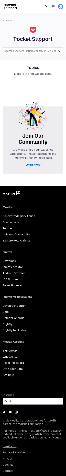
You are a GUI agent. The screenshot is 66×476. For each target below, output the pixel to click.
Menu (53, 6)
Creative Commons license (43, 437)
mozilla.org (10, 446)
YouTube (10, 412)
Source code (11, 222)
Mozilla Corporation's (24, 420)
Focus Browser (12, 285)
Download (9, 261)
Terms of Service (14, 452)
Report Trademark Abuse (19, 216)
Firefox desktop (13, 267)
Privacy (8, 458)
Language (8, 395)
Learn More (33, 164)
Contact (8, 470)
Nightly (7, 324)
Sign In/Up (10, 350)
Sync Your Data (13, 369)
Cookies (8, 464)
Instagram (16, 412)
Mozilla (11, 194)
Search (46, 6)
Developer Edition (14, 305)
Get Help (8, 375)
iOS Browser (11, 279)
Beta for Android (14, 318)
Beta (6, 311)
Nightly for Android (15, 330)
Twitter (7, 228)
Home (9, 20)
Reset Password (13, 362)
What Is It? (10, 356)
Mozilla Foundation (30, 424)
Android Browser (14, 273)
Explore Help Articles (16, 240)
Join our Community (16, 234)
